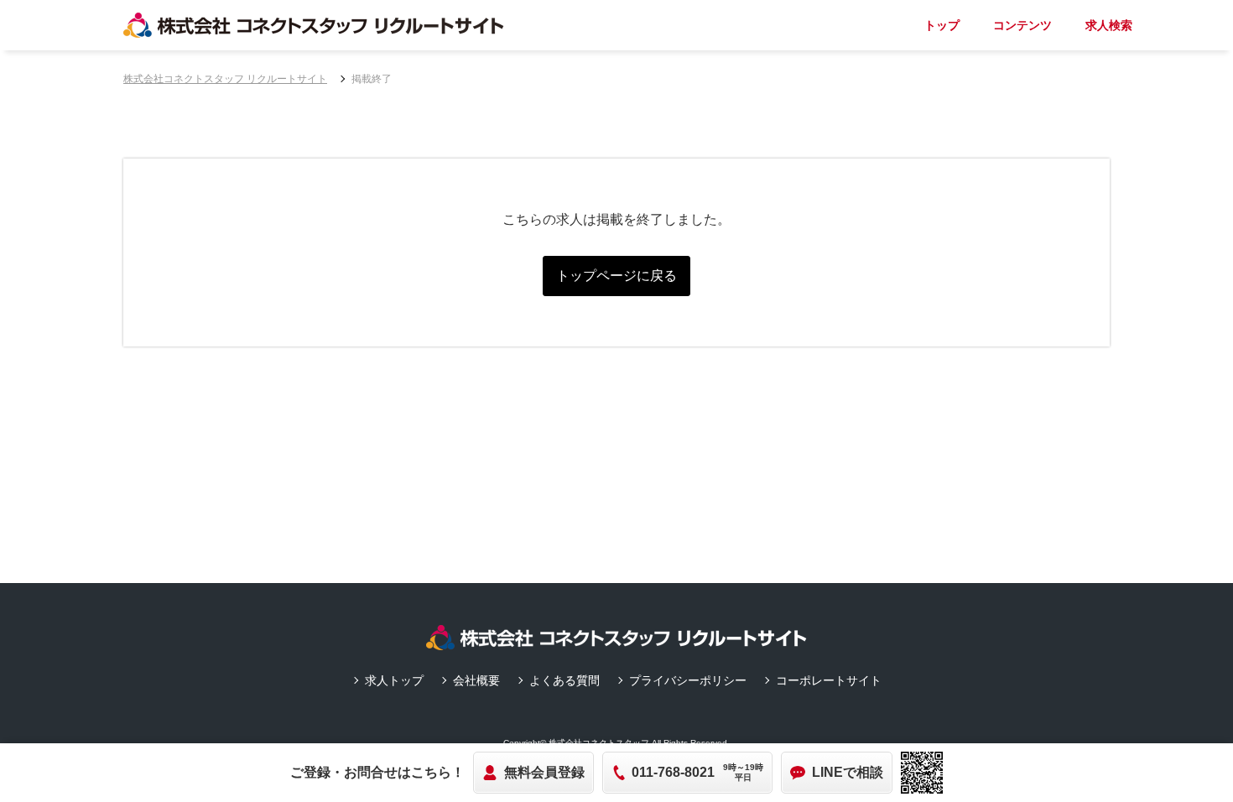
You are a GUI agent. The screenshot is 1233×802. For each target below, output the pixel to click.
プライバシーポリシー (688, 680)
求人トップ (394, 680)
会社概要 (476, 680)
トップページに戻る (616, 275)
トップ (942, 25)
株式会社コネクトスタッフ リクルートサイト (225, 79)
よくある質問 (564, 680)
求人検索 (1108, 25)
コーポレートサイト (829, 680)
